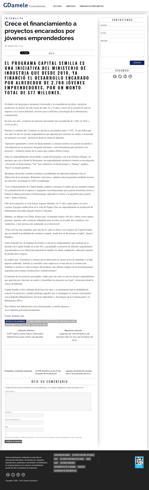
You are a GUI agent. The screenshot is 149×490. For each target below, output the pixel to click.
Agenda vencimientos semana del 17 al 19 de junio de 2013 (79, 372)
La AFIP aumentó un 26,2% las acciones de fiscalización (48, 372)
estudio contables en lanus (39, 321)
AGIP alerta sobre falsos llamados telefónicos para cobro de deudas (25, 335)
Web (6, 427)
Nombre (8, 412)
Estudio (57, 6)
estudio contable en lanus (83, 455)
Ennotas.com (18, 315)
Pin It (51, 53)
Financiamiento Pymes (14, 324)
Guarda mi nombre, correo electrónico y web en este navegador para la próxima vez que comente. (43, 437)
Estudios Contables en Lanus (64, 321)
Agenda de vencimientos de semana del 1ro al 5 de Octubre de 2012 (74, 337)
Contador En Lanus (62, 455)
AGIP (56, 463)
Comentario (10, 391)
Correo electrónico (13, 420)
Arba (88, 459)
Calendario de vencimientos (65, 470)
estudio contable (68, 463)
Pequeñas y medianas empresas (18, 371)
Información (14, 18)
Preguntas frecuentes (92, 6)
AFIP (55, 459)
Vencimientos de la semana (64, 466)
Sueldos (81, 466)
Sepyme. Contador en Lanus (36, 324)
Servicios (71, 6)
